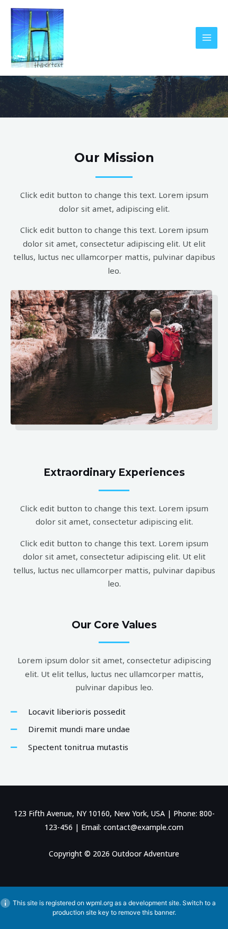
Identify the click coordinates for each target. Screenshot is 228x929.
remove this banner (146, 912)
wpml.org (99, 903)
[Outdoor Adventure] (37, 38)
